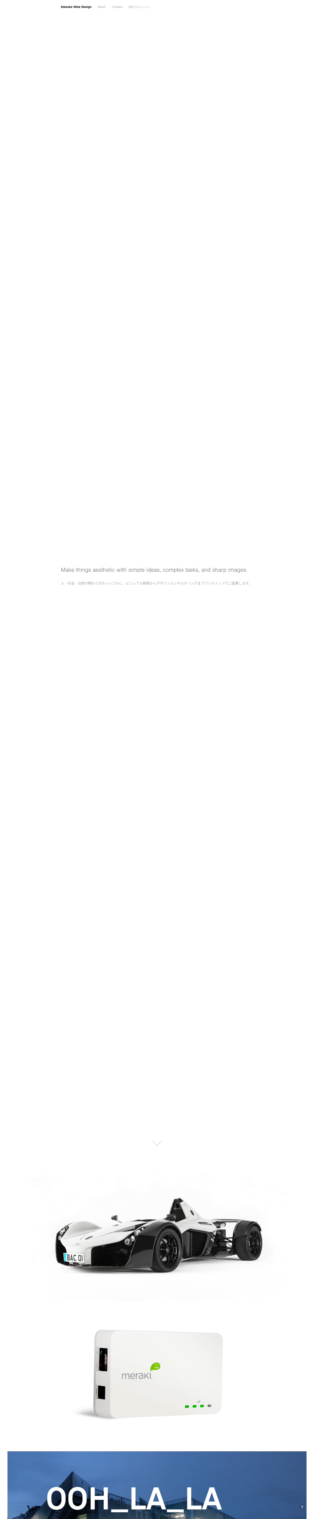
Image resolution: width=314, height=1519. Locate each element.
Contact (117, 7)
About (102, 7)
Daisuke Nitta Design (76, 7)
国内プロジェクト (140, 7)
